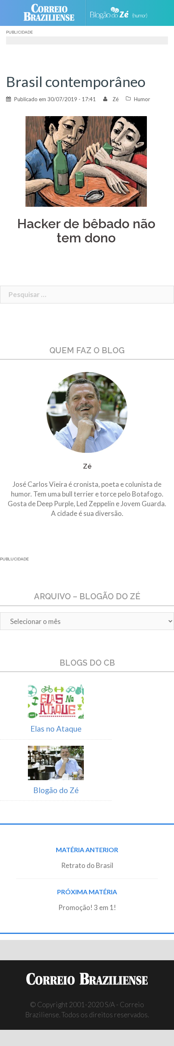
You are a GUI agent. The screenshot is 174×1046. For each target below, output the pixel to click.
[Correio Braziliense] (52, 13)
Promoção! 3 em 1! (87, 907)
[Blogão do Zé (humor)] (122, 13)
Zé (115, 99)
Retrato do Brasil (87, 865)
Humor (142, 99)
